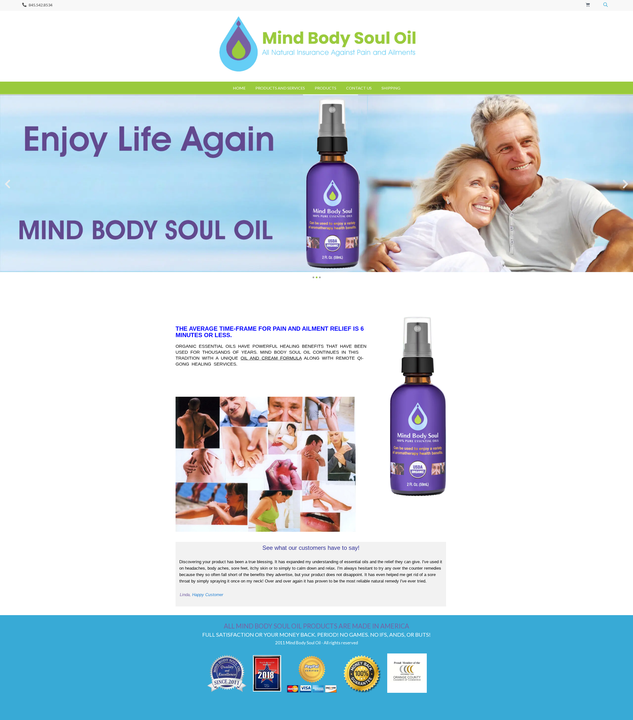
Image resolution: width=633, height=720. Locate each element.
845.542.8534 (40, 4)
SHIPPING (391, 88)
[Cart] (588, 4)
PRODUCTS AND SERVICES (280, 88)
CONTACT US (359, 88)
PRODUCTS (325, 88)
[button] (7, 184)
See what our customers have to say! (311, 547)
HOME (239, 88)
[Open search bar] (605, 4)
